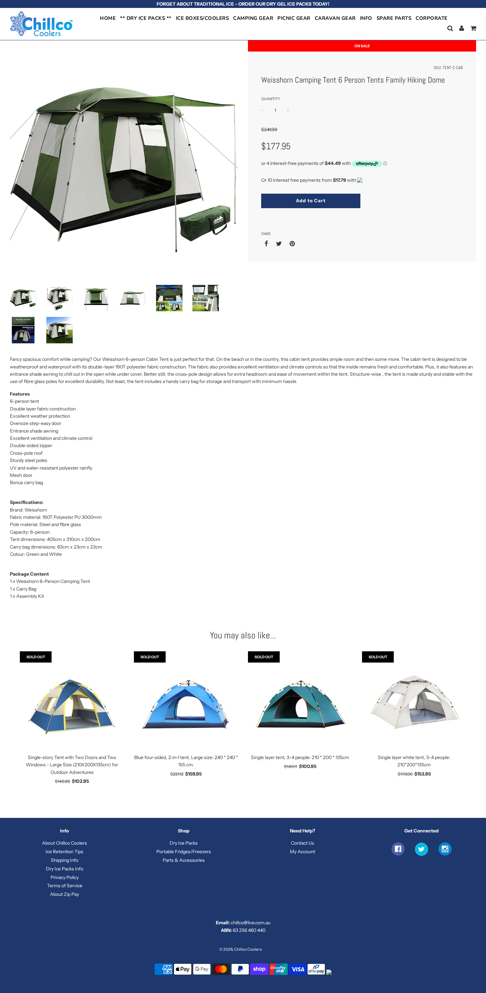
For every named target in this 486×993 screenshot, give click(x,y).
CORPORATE (432, 18)
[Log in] (461, 28)
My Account (302, 852)
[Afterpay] (316, 974)
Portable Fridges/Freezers (183, 852)
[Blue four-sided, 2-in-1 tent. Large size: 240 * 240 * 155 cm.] (186, 700)
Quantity (270, 98)
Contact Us (302, 843)
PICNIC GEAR (293, 18)
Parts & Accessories (184, 860)
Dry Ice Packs (184, 843)
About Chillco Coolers (64, 843)
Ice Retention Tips (64, 852)
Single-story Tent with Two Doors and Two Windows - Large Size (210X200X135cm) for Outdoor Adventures (72, 764)
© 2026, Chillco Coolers (240, 949)
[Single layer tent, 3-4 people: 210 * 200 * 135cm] (300, 700)
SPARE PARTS (394, 18)
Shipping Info (64, 860)
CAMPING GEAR (253, 18)
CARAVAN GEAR (335, 18)
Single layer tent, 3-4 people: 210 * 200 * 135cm (300, 757)
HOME (108, 18)
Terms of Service (64, 886)
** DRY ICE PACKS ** (146, 18)
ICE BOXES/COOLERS (202, 18)
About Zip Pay (64, 894)
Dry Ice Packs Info (64, 869)
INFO (366, 18)
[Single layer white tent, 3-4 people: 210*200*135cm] (414, 700)
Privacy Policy (65, 877)
